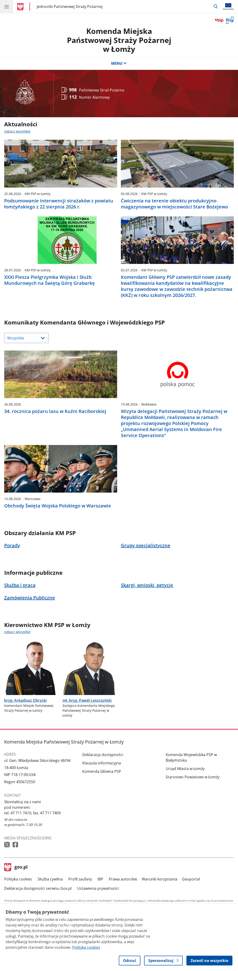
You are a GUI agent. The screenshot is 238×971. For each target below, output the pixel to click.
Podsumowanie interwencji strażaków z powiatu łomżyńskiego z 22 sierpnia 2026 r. (58, 204)
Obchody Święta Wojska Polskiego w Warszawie (57, 506)
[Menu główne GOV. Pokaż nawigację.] (6, 6)
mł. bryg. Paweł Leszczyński (87, 700)
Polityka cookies (18, 879)
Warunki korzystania (159, 879)
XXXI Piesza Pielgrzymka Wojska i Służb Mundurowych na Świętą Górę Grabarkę (49, 280)
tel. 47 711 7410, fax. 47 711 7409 (32, 812)
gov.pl (21, 867)
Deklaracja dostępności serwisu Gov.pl (38, 888)
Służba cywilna (50, 879)
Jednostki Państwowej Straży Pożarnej (69, 6)
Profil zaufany (80, 879)
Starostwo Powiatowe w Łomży (192, 776)
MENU (116, 63)
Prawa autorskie (123, 879)
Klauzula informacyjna (101, 763)
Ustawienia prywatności (98, 888)
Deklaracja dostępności (102, 754)
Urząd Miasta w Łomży (185, 768)
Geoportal (191, 879)
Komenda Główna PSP (101, 771)
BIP (100, 879)
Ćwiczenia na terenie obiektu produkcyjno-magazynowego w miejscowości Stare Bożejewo (174, 204)
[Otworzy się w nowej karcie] (7, 845)
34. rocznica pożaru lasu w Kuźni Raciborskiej (55, 411)
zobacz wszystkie (17, 131)
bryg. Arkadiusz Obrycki (25, 700)
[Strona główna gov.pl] (21, 7)
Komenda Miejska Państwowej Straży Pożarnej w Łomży (119, 40)
